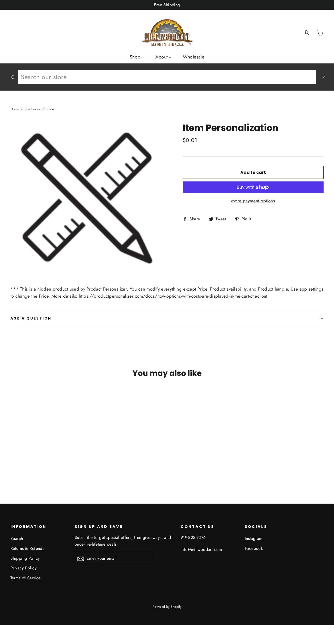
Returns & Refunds (27, 548)
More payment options (253, 201)
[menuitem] (137, 56)
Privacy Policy (23, 568)
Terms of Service (25, 578)
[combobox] (167, 77)
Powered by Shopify (167, 606)
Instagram (254, 538)
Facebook (254, 548)
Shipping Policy (25, 558)
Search (16, 538)
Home (15, 109)
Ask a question (30, 318)
